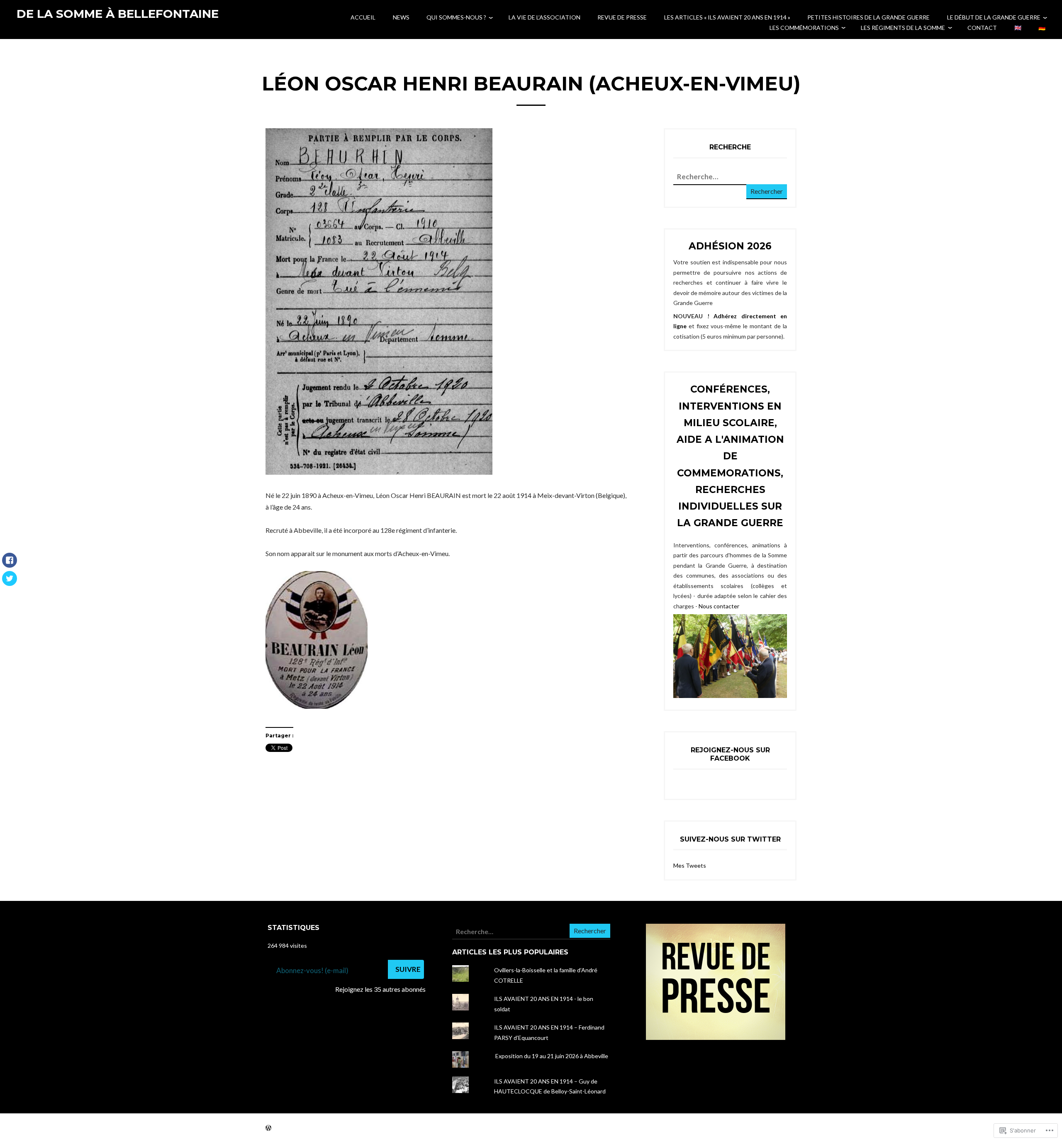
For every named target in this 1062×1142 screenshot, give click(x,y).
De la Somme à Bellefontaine (118, 14)
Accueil (363, 17)
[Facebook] (9, 564)
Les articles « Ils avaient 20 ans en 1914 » (727, 17)
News (401, 17)
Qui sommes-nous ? (456, 17)
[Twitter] (9, 582)
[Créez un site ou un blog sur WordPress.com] (268, 1128)
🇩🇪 (1041, 27)
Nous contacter (719, 606)
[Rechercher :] (715, 177)
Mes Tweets (689, 865)
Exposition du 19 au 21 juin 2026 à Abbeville (551, 1055)
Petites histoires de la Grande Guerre (868, 17)
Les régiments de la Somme (903, 27)
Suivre (408, 969)
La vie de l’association (544, 17)
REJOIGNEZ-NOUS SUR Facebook (730, 754)
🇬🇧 (1017, 27)
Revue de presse (622, 17)
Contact (982, 27)
